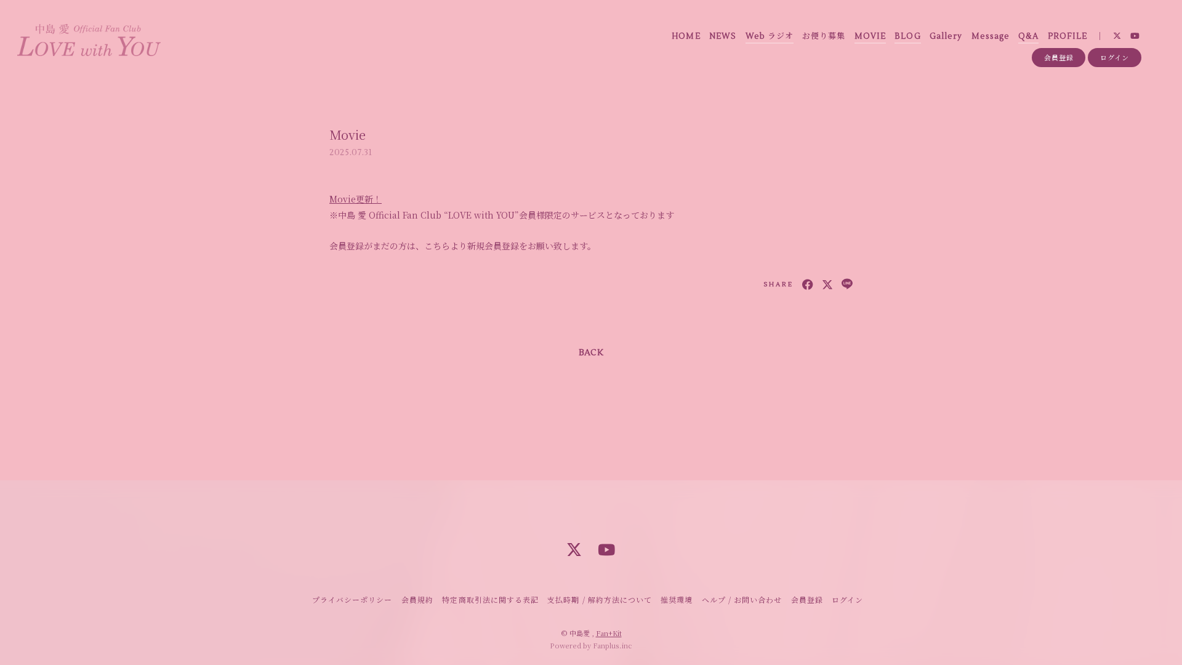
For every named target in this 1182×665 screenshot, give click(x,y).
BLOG (907, 36)
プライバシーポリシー (352, 599)
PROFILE (1067, 36)
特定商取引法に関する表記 (490, 599)
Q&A (1028, 36)
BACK (591, 352)
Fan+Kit (609, 633)
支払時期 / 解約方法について (599, 599)
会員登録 (1059, 57)
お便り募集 (823, 36)
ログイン (1114, 57)
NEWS (722, 36)
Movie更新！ (355, 199)
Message (990, 36)
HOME (686, 36)
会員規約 (417, 599)
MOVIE (870, 36)
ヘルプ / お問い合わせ (742, 599)
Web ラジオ (770, 36)
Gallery (946, 36)
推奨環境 (677, 599)
